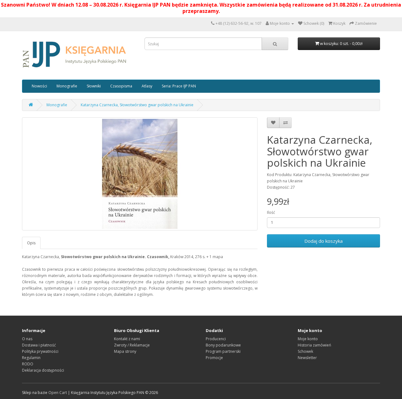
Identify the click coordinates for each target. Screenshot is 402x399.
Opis (31, 243)
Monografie (67, 86)
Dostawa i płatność (39, 345)
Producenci (216, 338)
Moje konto (308, 338)
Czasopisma (121, 86)
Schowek (305, 351)
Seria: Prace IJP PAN (179, 86)
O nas (27, 338)
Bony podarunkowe (223, 345)
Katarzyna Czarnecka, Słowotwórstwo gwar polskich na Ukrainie (137, 105)
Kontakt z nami (127, 338)
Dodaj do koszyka (323, 241)
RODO (27, 364)
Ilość (271, 212)
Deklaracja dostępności (43, 370)
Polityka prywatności (40, 351)
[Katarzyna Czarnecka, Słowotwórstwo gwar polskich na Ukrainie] (140, 173)
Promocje (214, 357)
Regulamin (31, 357)
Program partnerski (223, 351)
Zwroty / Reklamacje (132, 345)
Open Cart (57, 392)
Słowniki (94, 86)
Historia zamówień (314, 345)
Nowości (39, 86)
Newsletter (307, 357)
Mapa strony (125, 351)
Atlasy (147, 86)
